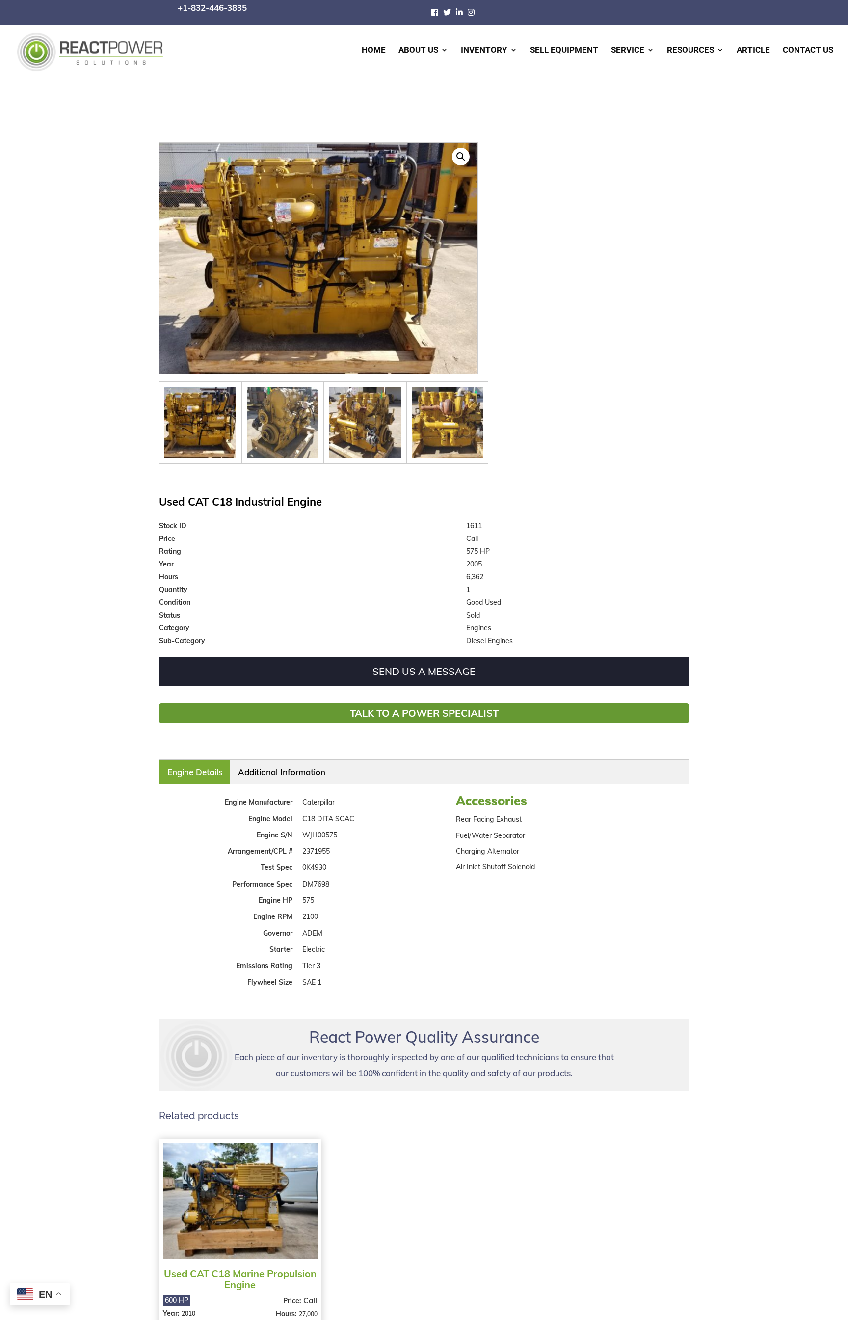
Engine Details (180, 769)
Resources (690, 50)
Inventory (484, 50)
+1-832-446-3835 (212, 7)
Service (627, 50)
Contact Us (808, 50)
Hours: (285, 1306)
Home (374, 50)
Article (753, 50)
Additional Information (233, 769)
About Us (418, 50)
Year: (172, 1306)
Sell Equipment (564, 50)
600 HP (176, 1293)
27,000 (306, 1307)
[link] (437, 12)
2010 (188, 1306)
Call (309, 1293)
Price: (292, 1294)
